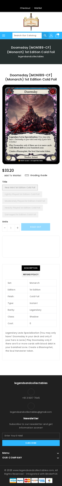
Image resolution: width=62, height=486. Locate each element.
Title (4, 181)
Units (5, 222)
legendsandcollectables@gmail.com (31, 411)
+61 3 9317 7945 (31, 397)
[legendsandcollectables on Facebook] (16, 3)
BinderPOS (51, 473)
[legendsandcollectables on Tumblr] (39, 3)
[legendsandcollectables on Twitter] (22, 3)
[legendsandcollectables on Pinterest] (28, 3)
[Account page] (51, 36)
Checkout (25, 8)
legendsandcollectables (31, 56)
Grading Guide (38, 175)
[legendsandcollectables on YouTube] (45, 3)
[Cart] (57, 36)
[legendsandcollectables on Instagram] (34, 3)
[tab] (31, 268)
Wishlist (38, 8)
